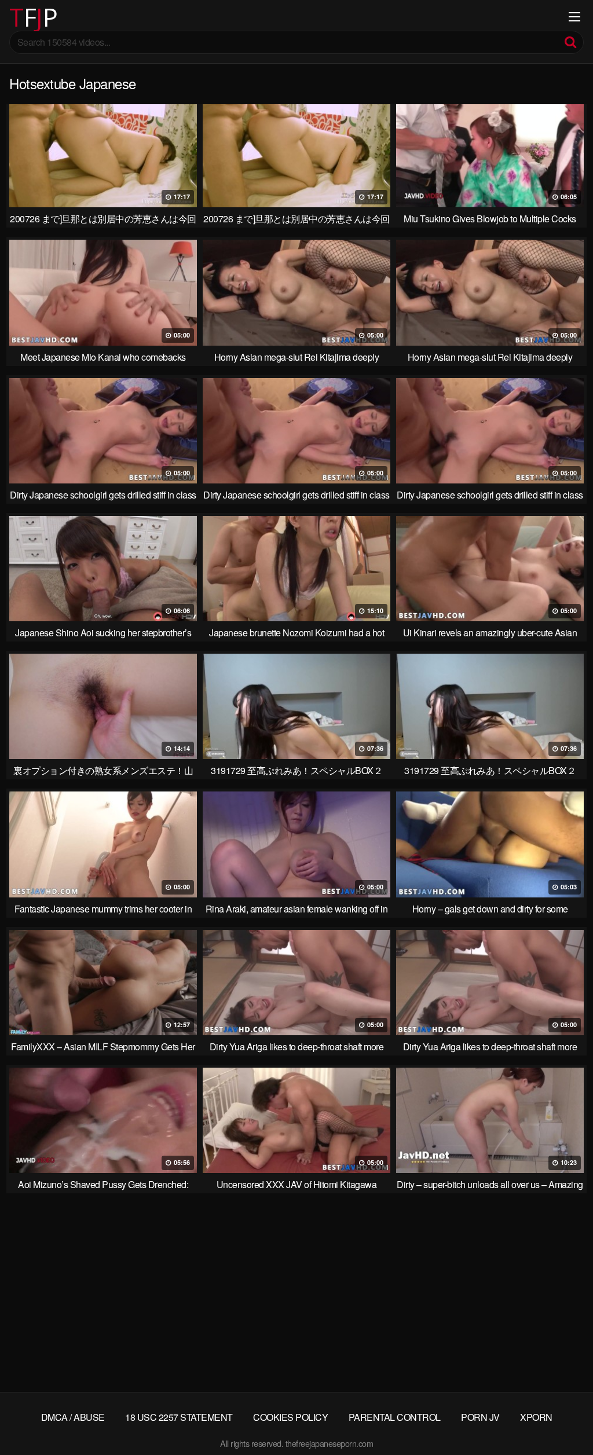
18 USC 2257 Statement (179, 1417)
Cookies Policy (290, 1417)
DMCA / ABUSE (73, 1417)
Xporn (536, 1417)
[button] (18, 17)
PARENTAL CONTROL (395, 1417)
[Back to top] (561, 1418)
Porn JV (480, 1417)
